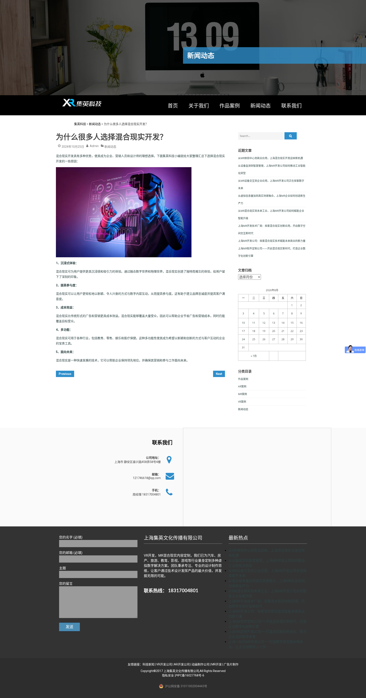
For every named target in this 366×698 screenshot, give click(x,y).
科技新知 (148, 664)
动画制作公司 (200, 664)
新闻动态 (260, 105)
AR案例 (242, 386)
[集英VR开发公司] (82, 102)
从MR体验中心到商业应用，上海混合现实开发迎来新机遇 (270, 158)
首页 (173, 105)
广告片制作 (231, 664)
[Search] (290, 135)
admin (94, 146)
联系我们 (291, 105)
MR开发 (216, 664)
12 (263, 323)
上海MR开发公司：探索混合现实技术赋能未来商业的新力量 (271, 241)
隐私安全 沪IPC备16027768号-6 (183, 675)
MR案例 (242, 394)
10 (243, 323)
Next (219, 374)
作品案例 (229, 105)
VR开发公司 (164, 664)
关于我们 (199, 105)
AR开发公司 (182, 664)
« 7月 (254, 356)
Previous (65, 374)
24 (243, 339)
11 (253, 323)
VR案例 (242, 401)
